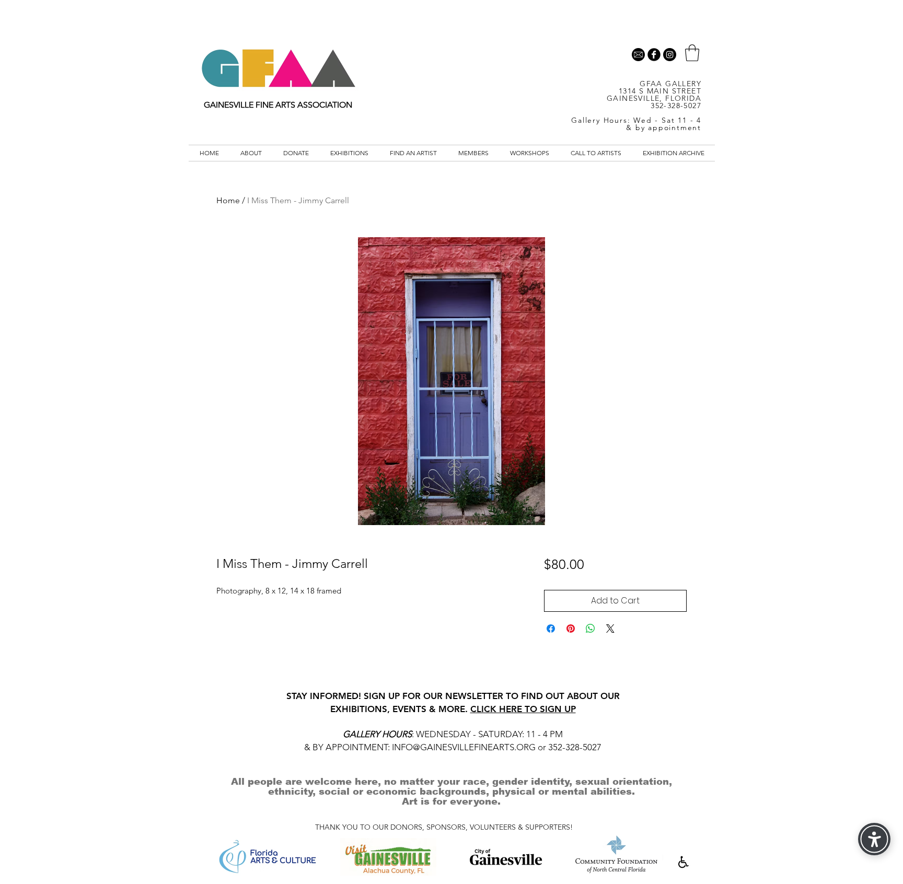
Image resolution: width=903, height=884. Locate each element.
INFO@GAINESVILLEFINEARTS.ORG (464, 747)
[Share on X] (610, 628)
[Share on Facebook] (551, 628)
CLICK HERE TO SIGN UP (523, 709)
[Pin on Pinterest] (570, 628)
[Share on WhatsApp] (590, 628)
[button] (692, 52)
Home (228, 200)
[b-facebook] (654, 54)
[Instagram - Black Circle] (669, 54)
